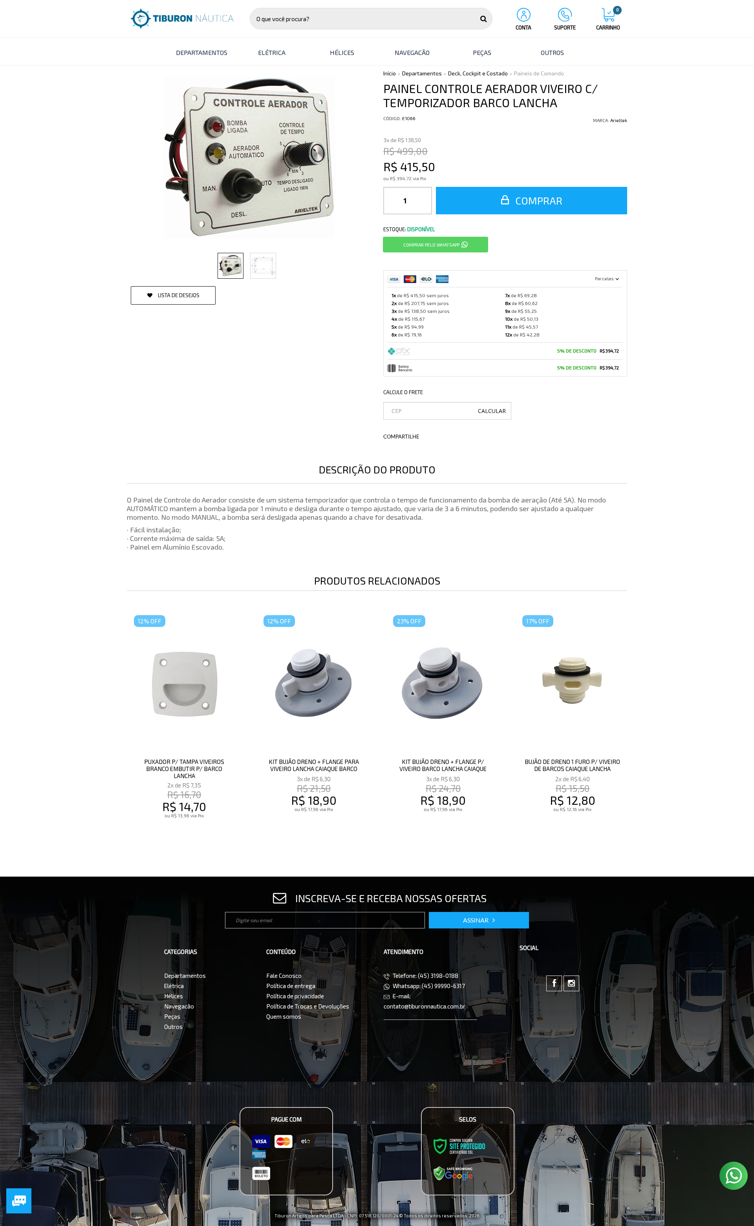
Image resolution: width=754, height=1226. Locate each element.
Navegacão (179, 1006)
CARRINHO (608, 19)
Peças (172, 1016)
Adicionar (201, 832)
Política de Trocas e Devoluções (307, 1006)
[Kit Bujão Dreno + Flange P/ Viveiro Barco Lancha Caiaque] (443, 727)
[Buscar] (483, 18)
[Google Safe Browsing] (453, 1173)
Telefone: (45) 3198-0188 (425, 975)
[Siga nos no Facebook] (554, 983)
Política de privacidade (295, 995)
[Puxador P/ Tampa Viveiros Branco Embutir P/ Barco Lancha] (184, 727)
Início (389, 73)
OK (492, 411)
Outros (173, 1026)
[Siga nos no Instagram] (571, 983)
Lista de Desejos (178, 295)
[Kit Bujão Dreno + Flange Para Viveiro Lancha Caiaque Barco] (314, 727)
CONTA (523, 27)
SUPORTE (565, 27)
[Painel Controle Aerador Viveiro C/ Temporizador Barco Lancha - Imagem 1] (230, 266)
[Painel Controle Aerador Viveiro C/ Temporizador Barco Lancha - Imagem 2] (263, 266)
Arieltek (618, 120)
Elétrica (174, 985)
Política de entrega (290, 985)
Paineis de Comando (539, 73)
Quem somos (283, 1016)
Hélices (173, 995)
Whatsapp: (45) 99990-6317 (428, 985)
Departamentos (422, 73)
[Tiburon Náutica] (182, 18)
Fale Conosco (284, 975)
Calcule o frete (403, 392)
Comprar (537, 200)
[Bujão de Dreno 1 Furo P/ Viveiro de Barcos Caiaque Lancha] (572, 727)
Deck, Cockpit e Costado (478, 73)
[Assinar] (479, 920)
